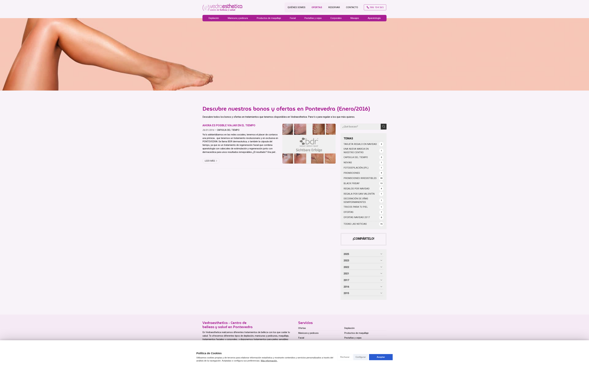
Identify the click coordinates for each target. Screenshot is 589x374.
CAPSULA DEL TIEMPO (228, 130)
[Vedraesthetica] (222, 7)
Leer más (210, 161)
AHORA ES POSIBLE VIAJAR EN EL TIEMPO (228, 125)
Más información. (269, 360)
